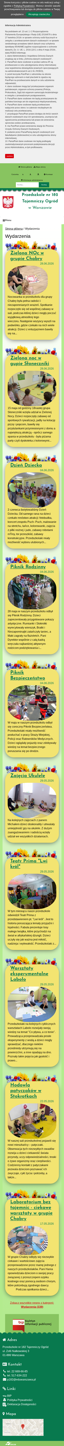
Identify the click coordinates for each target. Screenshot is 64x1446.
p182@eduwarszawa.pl (21, 1379)
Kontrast (49, 174)
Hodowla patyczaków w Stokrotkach (25, 1091)
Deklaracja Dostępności (21, 1404)
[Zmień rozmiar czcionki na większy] (30, 174)
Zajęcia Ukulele (27, 775)
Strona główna (26, 167)
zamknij (9, 156)
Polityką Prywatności (24, 6)
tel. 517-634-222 (16, 1375)
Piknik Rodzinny (28, 567)
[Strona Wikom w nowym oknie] (10, 1443)
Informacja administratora (33, 180)
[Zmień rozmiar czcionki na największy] (38, 174)
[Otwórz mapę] (23, 1427)
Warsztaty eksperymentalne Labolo (29, 974)
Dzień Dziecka (26, 465)
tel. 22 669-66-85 (17, 1371)
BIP (9, 1395)
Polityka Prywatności (19, 1400)
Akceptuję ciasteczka (39, 14)
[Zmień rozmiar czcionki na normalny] (22, 174)
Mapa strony (40, 167)
